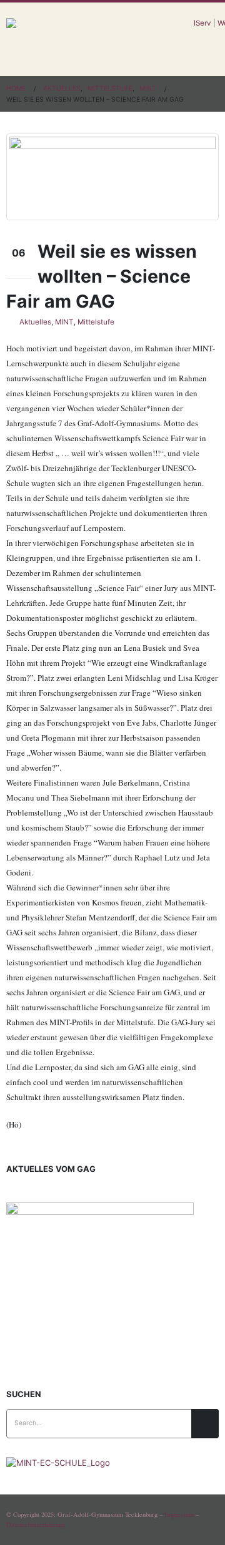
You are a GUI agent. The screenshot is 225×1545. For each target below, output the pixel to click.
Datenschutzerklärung (35, 1524)
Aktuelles (35, 322)
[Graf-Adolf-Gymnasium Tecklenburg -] (100, 39)
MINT (64, 322)
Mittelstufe (96, 322)
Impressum (179, 1514)
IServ (202, 23)
